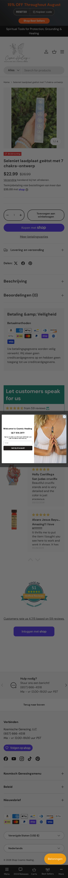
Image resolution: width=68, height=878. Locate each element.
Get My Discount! (18, 448)
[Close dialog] (64, 416)
